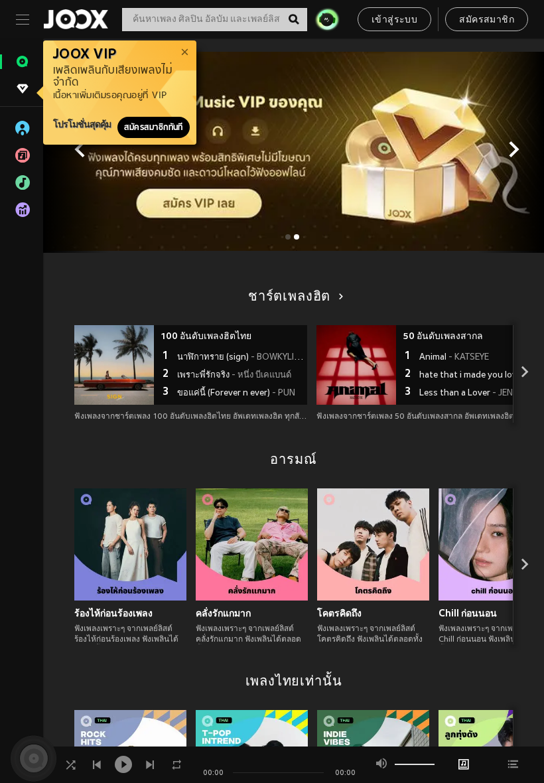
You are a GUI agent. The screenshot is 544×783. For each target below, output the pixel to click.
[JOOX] (75, 19)
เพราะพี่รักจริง (234, 375)
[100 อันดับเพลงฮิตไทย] (114, 365)
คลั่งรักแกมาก (223, 613)
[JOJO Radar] (327, 19)
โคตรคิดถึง (339, 613)
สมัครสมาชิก (486, 20)
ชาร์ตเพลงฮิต (289, 297)
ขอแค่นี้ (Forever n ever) (236, 393)
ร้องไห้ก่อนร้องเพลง (113, 613)
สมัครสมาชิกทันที (153, 127)
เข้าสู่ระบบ (394, 20)
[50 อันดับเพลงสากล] (356, 365)
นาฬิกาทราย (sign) (240, 357)
